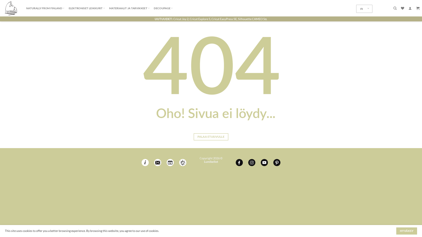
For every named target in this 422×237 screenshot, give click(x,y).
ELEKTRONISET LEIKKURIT (86, 8)
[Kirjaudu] (410, 8)
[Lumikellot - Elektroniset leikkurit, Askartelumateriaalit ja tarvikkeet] (11, 8)
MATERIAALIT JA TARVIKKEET (128, 8)
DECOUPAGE (162, 8)
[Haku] (395, 8)
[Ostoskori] (418, 8)
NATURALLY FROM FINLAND (44, 8)
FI (362, 8)
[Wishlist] (402, 8)
